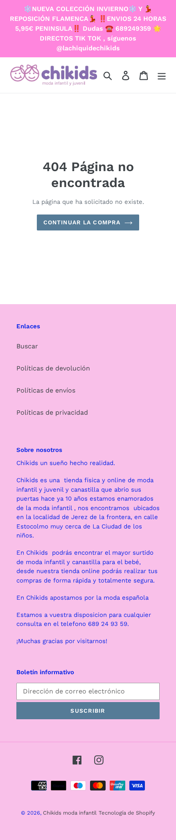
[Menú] (162, 75)
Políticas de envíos (45, 390)
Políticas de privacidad (52, 412)
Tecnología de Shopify (127, 813)
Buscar (27, 346)
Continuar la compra (81, 222)
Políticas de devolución (53, 368)
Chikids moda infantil (70, 813)
